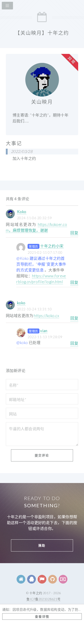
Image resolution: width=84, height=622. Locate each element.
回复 (74, 232)
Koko (21, 211)
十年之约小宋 (52, 246)
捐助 (41, 545)
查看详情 (42, 616)
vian (43, 330)
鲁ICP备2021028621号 (43, 599)
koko (21, 302)
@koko (22, 342)
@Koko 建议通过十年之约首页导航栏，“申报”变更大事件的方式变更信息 (41, 264)
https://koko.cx (46, 315)
